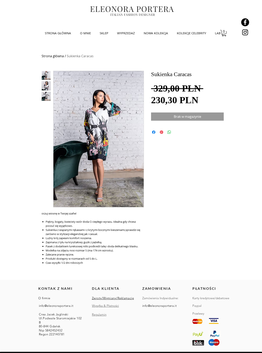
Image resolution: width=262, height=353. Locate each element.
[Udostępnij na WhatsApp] (169, 132)
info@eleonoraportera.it (56, 306)
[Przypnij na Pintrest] (161, 132)
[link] (224, 33)
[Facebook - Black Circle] (245, 22)
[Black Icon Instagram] (245, 32)
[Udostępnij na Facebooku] (153, 132)
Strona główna (53, 56)
